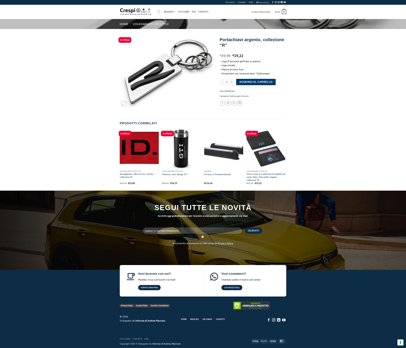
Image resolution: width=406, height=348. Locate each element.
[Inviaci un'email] (279, 2)
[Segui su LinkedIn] (282, 2)
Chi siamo (230, 2)
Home (124, 24)
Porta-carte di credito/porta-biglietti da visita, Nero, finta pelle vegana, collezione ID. (265, 177)
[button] (262, 2)
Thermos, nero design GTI (174, 174)
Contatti (241, 2)
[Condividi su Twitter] (228, 103)
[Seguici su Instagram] (276, 2)
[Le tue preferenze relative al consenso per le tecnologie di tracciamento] (400, 342)
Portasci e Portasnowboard (217, 174)
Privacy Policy (225, 243)
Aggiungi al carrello (255, 82)
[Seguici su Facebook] (273, 2)
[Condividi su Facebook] (222, 103)
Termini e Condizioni (159, 305)
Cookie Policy (141, 305)
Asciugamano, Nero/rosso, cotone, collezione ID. (137, 175)
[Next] (285, 159)
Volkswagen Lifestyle (151, 24)
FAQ (251, 2)
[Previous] (120, 159)
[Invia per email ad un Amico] (234, 103)
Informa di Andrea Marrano (150, 320)
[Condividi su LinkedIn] (239, 103)
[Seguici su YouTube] (285, 2)
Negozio (169, 12)
